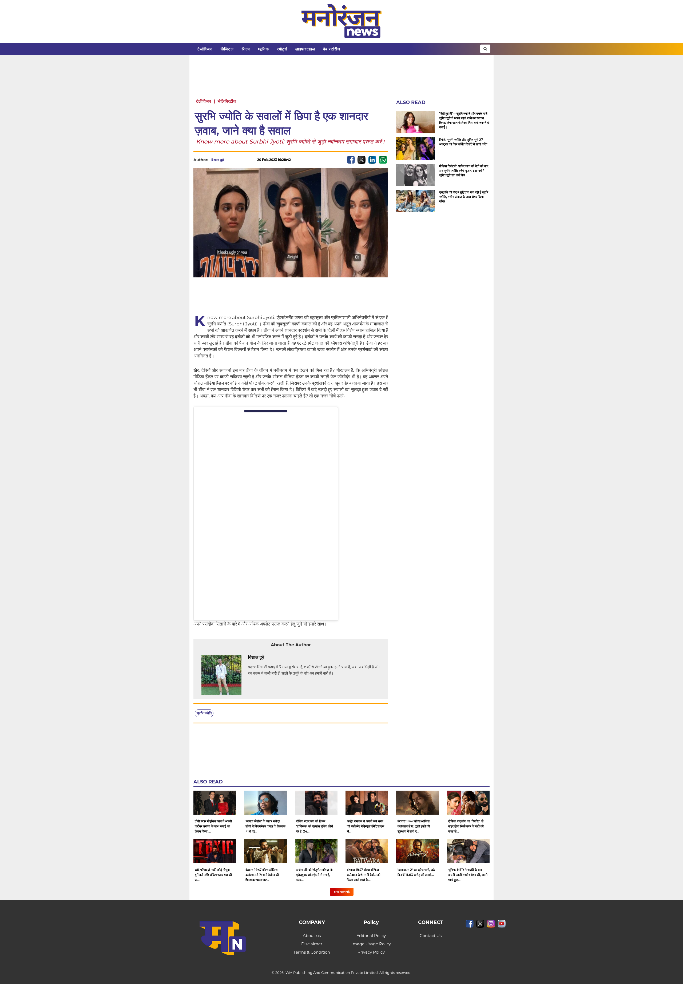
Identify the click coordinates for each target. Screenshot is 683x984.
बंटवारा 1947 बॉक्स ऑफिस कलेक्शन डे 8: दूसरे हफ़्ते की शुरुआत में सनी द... (414, 826)
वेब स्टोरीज (331, 48)
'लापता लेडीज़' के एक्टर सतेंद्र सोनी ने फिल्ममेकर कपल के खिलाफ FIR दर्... (265, 826)
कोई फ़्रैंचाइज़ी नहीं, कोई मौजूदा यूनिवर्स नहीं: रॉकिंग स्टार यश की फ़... (213, 875)
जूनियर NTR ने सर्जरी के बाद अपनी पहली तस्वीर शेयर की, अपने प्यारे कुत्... (467, 875)
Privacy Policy (371, 952)
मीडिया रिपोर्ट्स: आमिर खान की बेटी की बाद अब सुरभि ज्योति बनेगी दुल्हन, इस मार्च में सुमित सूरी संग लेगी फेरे (463, 170)
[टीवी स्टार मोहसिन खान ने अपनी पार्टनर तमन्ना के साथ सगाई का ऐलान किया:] (214, 803)
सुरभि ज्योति (204, 713)
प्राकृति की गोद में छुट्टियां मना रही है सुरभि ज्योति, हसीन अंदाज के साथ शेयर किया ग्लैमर (463, 196)
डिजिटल (227, 48)
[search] (485, 49)
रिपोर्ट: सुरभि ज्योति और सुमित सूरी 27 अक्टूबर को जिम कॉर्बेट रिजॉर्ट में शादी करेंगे (463, 142)
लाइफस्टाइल (305, 48)
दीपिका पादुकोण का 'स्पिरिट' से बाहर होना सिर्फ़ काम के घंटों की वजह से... (466, 826)
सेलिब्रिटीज (227, 101)
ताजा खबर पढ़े (342, 892)
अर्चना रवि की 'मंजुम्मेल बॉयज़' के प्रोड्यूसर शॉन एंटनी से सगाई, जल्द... (314, 875)
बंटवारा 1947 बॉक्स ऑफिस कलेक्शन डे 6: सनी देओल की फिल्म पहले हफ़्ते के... (363, 875)
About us (312, 935)
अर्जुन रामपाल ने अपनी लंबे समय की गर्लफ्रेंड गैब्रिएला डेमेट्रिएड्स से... (365, 826)
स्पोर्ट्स (282, 48)
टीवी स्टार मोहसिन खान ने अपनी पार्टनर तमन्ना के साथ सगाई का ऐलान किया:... (213, 826)
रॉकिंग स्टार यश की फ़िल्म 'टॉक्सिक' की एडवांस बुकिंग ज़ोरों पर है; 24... (314, 826)
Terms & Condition (311, 952)
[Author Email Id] (268, 657)
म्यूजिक (263, 48)
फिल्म (246, 48)
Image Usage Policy (371, 943)
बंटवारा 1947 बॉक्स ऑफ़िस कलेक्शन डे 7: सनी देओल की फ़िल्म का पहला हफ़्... (262, 875)
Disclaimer (311, 943)
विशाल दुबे (217, 159)
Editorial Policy (371, 935)
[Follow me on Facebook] (229, 159)
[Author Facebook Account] (276, 657)
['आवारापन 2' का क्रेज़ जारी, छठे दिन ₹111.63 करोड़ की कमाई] (417, 851)
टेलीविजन (205, 48)
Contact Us (431, 935)
